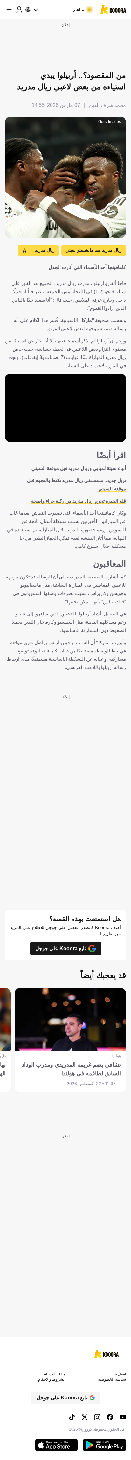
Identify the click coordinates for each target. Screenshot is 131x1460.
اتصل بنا (120, 1374)
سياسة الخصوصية (112, 1379)
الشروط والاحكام (52, 1379)
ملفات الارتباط (54, 1374)
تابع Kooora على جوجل (60, 948)
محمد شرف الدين (107, 105)
